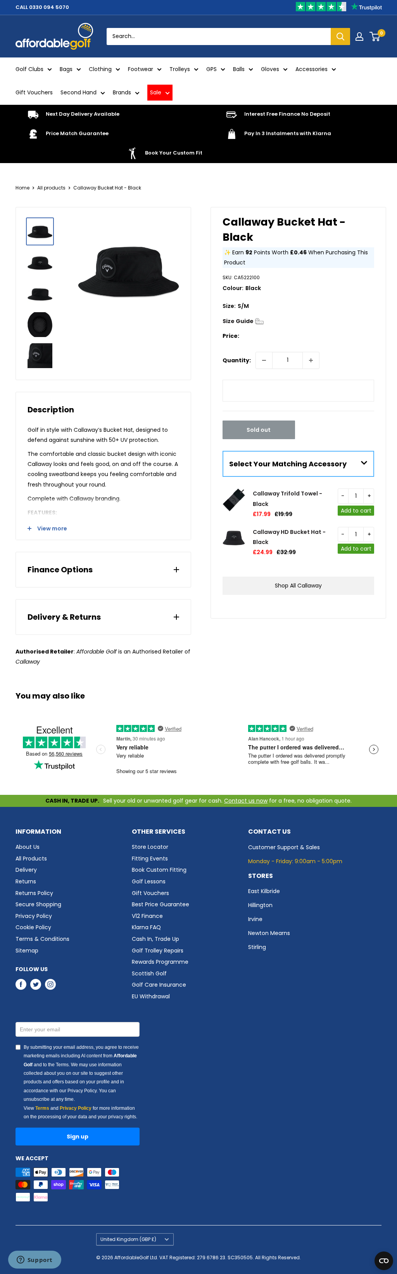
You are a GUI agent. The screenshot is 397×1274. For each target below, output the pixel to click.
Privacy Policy (34, 916)
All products (51, 187)
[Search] (340, 36)
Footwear (140, 69)
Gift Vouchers (34, 92)
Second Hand (78, 92)
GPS (211, 69)
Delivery (26, 870)
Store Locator (150, 847)
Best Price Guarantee (160, 904)
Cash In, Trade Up (155, 939)
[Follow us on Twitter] (35, 984)
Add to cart (356, 510)
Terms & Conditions (42, 939)
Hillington (260, 905)
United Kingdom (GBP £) (128, 1239)
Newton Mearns (269, 933)
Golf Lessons (149, 881)
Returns (26, 881)
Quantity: (237, 360)
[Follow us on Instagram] (50, 984)
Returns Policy (34, 893)
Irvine (255, 919)
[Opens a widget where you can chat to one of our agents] (34, 1260)
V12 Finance (147, 916)
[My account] (359, 36)
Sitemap (27, 950)
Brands (122, 92)
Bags (66, 69)
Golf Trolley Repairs (157, 950)
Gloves (270, 69)
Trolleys (179, 69)
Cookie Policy (33, 927)
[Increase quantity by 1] (311, 360)
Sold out (259, 430)
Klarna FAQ (146, 927)
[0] (375, 36)
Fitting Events (150, 858)
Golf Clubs (29, 69)
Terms (42, 1108)
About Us (28, 847)
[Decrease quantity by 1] (264, 360)
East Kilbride (264, 891)
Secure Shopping (38, 904)
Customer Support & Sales (284, 847)
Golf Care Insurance (159, 985)
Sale (155, 92)
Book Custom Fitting (159, 870)
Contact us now (246, 801)
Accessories (311, 69)
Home (22, 187)
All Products (31, 858)
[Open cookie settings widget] (384, 1260)
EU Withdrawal (151, 996)
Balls (239, 69)
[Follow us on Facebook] (21, 984)
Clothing (100, 69)
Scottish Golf (149, 973)
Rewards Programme (160, 962)
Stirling (257, 947)
